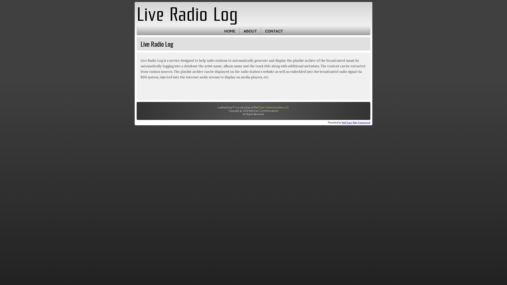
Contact (274, 31)
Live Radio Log (187, 14)
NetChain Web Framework (356, 122)
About (250, 31)
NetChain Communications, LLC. (272, 107)
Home (229, 31)
